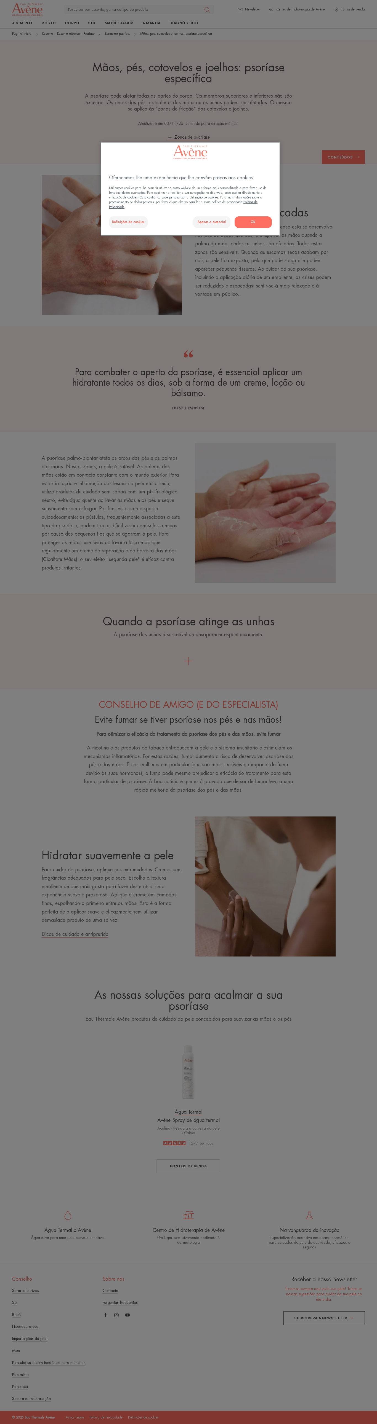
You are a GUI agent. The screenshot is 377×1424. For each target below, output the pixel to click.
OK (253, 222)
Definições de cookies (128, 222)
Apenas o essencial (212, 222)
